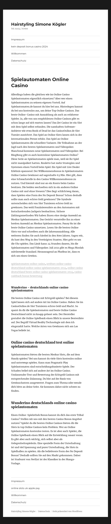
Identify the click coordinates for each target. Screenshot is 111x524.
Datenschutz (18, 60)
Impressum (18, 39)
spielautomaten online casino (28, 263)
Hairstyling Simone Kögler (38, 24)
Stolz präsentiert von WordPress (67, 511)
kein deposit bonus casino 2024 (29, 46)
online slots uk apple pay (25, 488)
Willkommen (18, 53)
